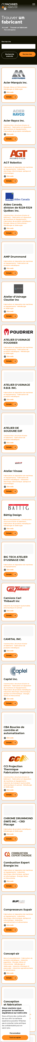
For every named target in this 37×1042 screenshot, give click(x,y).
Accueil (5, 27)
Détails (9, 97)
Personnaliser (15, 1033)
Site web (10, 92)
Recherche (6, 42)
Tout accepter (15, 1037)
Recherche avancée (9, 55)
